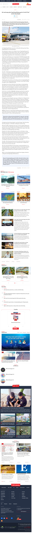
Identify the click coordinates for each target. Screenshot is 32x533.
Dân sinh (2, 191)
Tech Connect (22, 487)
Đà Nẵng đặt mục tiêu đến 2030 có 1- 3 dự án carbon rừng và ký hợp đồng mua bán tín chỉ (8, 185)
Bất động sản (18, 191)
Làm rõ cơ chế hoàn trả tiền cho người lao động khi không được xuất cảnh (23, 436)
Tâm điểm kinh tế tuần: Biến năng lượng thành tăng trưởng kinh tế (8, 361)
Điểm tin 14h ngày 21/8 (10, 368)
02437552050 (20, 509)
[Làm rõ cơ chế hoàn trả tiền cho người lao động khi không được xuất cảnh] (23, 430)
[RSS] (2, 521)
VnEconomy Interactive (21, 474)
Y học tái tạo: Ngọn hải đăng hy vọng (22, 361)
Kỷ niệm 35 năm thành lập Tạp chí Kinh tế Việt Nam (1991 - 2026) (23, 453)
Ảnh (1, 503)
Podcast (21, 332)
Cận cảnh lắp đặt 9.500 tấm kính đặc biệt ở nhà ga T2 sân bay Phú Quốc (8, 436)
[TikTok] (9, 518)
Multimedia (4, 332)
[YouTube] (7, 518)
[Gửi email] (25, 19)
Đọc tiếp (3, 207)
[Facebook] (2, 518)
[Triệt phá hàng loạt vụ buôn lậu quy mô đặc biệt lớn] (16, 398)
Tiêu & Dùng (10, 487)
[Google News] (19, 19)
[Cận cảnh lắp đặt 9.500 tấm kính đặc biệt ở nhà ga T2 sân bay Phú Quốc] (8, 430)
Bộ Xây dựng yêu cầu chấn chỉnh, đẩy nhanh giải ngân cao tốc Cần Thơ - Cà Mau (22, 210)
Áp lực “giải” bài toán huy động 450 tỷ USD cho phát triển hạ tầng (22, 220)
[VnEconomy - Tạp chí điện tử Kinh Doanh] (15, 485)
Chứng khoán (4, 487)
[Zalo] (12, 518)
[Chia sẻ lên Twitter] (24, 19)
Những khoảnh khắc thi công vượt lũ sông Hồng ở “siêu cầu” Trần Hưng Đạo (8, 424)
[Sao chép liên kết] (27, 19)
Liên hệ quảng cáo (23, 511)
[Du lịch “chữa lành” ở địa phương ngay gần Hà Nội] (23, 417)
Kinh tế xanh (2, 174)
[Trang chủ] (1, 7)
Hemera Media (14, 526)
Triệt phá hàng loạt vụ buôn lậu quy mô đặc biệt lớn (13, 407)
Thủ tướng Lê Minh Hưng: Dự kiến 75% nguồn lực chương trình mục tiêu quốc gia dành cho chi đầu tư (21, 252)
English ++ (28, 487)
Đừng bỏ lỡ (4, 265)
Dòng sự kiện (15, 441)
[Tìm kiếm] (3, 4)
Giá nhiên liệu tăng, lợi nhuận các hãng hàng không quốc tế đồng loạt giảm (21, 243)
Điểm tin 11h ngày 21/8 (10, 374)
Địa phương (21, 275)
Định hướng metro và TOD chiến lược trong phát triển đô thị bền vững (7, 454)
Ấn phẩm (16, 309)
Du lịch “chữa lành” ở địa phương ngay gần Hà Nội (22, 424)
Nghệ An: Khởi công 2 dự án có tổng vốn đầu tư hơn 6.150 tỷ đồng (14, 305)
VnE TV (18, 332)
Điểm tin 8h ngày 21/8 (10, 379)
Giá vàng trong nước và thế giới (7, 474)
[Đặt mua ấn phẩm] (28, 4)
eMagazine (28, 332)
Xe (13, 487)
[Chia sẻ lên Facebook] (22, 19)
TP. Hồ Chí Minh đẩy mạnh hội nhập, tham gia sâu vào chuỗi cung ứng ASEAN (21, 234)
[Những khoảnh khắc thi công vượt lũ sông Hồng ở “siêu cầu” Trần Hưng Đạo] (8, 417)
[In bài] (2, 19)
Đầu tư (8, 275)
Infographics (24, 332)
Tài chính (18, 174)
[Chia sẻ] (28, 19)
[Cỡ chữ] (4, 19)
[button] (23, 282)
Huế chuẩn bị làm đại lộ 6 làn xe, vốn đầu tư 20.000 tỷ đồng (13, 289)
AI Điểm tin (15, 365)
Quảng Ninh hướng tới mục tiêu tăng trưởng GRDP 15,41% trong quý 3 (22, 277)
